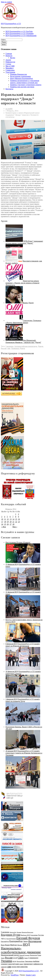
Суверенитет (33, 958)
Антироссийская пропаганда (25, 346)
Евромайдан (5, 941)
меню (4, 44)
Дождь (40, 346)
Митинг (19, 945)
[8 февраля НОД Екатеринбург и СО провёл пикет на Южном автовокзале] (23, 669)
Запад (25, 941)
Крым (7, 945)
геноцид (4, 964)
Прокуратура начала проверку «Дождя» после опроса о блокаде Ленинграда (22, 283)
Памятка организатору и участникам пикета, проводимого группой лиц (24, 82)
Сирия (26, 958)
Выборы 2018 (25, 935)
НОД (26, 944)
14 (13, 519)
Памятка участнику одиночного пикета (25, 85)
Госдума (41, 935)
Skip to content (6, 2)
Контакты (9, 89)
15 (16, 519)
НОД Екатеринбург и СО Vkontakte (20, 33)
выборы (36, 961)
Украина (6, 961)
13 (11, 519)
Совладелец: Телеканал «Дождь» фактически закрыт (23, 322)
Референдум (10, 62)
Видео (12, 58)
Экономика (29, 961)
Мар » (14, 527)
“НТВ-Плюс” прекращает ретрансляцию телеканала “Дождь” (24, 242)
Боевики (19, 932)
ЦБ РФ (14, 961)
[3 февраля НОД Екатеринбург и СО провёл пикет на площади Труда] (23, 725)
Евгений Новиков (11, 938)
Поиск (4, 42)
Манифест (10, 68)
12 (8, 519)
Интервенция (34, 941)
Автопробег (13, 932)
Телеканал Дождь (18, 348)
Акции (8, 60)
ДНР (2, 938)
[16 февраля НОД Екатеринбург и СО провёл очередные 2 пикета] (23, 697)
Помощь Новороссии (18, 74)
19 (8, 522)
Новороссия (33, 955)
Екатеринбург (16, 941)
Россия (3, 348)
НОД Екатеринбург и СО (11, 24)
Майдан (13, 945)
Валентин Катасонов (27, 932)
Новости (9, 56)
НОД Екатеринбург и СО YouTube (19, 31)
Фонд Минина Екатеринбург (21, 78)
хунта (14, 966)
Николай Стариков (24, 955)
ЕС (5, 938)
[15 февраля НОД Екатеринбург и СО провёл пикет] (23, 590)
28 (13, 524)
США (21, 957)
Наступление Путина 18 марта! (18, 542)
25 (5, 524)
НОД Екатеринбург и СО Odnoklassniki (21, 36)
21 (13, 522)
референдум (38, 964)
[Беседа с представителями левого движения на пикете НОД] (23, 642)
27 (11, 524)
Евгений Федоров (28, 938)
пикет (21, 964)
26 (8, 524)
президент (28, 964)
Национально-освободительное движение (21, 950)
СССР (15, 958)
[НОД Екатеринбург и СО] (2, 971)
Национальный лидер (10, 955)
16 (19, 519)
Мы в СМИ (10, 66)
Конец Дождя (28, 303)
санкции (4, 967)
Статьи (8, 64)
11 (5, 519)
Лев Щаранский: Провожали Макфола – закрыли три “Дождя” (23, 341)
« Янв (3, 527)
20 (11, 522)
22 (16, 522)
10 (2, 519)
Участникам (10, 72)
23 (19, 522)
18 (5, 522)
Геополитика (34, 935)
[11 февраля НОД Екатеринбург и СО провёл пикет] (23, 618)
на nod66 (9, 109)
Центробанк (20, 961)
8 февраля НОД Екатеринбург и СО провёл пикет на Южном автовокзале (23, 645)
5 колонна (9, 346)
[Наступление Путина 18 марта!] (23, 562)
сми (8, 348)
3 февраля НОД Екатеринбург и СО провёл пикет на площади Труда (23, 700)
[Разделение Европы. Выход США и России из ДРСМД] (23, 749)
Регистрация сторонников (20, 76)
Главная (9, 54)
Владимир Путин (10, 934)
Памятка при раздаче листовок (22, 87)
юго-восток (22, 966)
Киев (3, 945)
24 (2, 524)
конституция (13, 964)
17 (2, 522)
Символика (10, 70)
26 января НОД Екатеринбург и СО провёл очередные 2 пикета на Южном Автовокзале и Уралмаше (24, 753)
